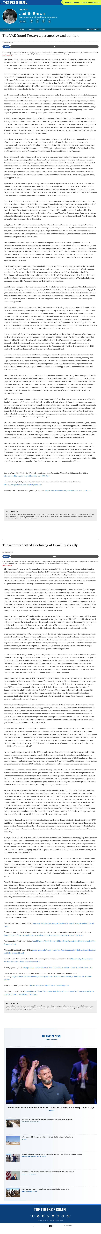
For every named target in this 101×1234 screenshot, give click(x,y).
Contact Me (42, 29)
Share (7, 47)
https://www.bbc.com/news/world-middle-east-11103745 (68, 490)
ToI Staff (24, 1139)
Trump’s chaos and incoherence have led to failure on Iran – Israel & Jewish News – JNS (58, 967)
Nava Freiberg (25, 1121)
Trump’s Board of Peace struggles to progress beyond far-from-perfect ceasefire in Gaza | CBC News (43, 935)
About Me (31, 29)
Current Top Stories (51, 1039)
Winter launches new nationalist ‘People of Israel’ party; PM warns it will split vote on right (51, 1107)
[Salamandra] (68, 1225)
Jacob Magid (25, 1174)
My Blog (22, 29)
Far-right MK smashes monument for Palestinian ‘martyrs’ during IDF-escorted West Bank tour (52, 1154)
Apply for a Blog (92, 29)
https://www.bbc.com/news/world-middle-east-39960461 (27, 476)
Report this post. (7, 56)
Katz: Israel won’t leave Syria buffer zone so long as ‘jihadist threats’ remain (46, 1189)
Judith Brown (32, 13)
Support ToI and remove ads (91, 2)
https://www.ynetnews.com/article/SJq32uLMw (23, 484)
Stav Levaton (42, 1156)
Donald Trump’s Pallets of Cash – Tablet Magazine (49, 985)
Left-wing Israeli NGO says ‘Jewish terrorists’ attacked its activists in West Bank (47, 1137)
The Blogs (23, 10)
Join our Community (72, 2)
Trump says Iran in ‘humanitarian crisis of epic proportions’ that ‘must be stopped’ (48, 1172)
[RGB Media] (52, 1226)
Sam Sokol (51, 1110)
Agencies (33, 1174)
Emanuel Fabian (36, 1121)
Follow (22, 21)
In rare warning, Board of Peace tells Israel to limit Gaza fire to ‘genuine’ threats (47, 1119)
